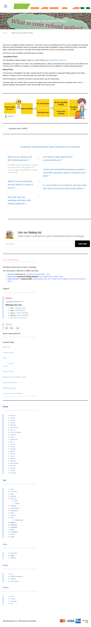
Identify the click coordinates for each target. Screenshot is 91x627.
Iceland (12, 423)
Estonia (12, 454)
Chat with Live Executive (18, 318)
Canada (12, 599)
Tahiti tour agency (9, 388)
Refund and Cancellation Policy (14, 377)
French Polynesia (16, 576)
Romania (13, 449)
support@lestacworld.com (58, 60)
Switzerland (14, 427)
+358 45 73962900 (22, 313)
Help (4, 358)
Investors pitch (8, 352)
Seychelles (13, 553)
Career (5, 366)
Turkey (12, 470)
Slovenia (13, 466)
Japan (12, 489)
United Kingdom (15, 432)
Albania (12, 458)
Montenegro (14, 463)
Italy (11, 442)
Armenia (13, 473)
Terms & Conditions (10, 382)
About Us (6, 347)
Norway (12, 420)
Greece (12, 456)
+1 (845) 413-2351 (20, 308)
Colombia (13, 601)
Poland (12, 430)
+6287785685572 (23, 315)
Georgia (12, 468)
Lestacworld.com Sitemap (12, 393)
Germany (13, 434)
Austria (12, 446)
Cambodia (13, 491)
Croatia (12, 444)
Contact (10, 363)
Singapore (13, 527)
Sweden (12, 418)
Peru (11, 603)
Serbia (12, 451)
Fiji (11, 574)
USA (11, 596)
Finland (12, 415)
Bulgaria (13, 461)
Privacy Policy (8, 371)
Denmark (13, 425)
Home (5, 33)
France (12, 437)
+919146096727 (19, 310)
